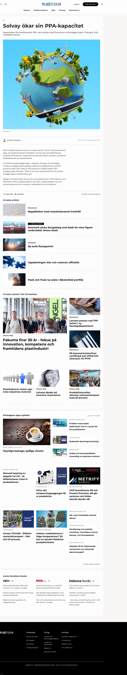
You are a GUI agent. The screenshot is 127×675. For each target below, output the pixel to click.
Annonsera (30, 644)
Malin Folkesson (15, 140)
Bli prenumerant (32, 637)
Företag (62, 10)
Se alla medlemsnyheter (91, 564)
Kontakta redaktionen (69, 637)
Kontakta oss (66, 640)
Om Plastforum (67, 648)
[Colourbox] (51, 84)
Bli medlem (30, 640)
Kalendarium (74, 10)
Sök (5, 4)
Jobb (53, 10)
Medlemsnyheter (41, 10)
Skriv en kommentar (92, 194)
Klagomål (47, 648)
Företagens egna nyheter (16, 415)
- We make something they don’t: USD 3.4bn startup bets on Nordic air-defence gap (84, 602)
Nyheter (27, 10)
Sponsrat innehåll (50, 652)
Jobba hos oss (66, 644)
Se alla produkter (32, 648)
